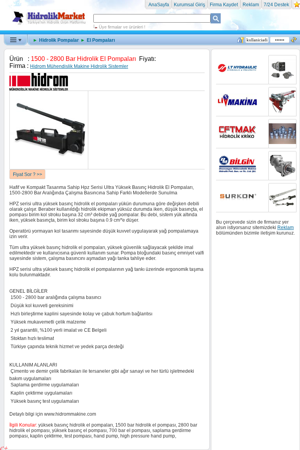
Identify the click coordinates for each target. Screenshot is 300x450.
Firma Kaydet (224, 4)
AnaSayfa (158, 4)
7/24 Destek (276, 4)
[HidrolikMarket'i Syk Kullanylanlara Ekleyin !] (297, 6)
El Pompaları (101, 40)
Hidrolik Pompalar (59, 40)
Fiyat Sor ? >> (27, 174)
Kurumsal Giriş (189, 4)
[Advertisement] (150, 54)
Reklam (251, 4)
